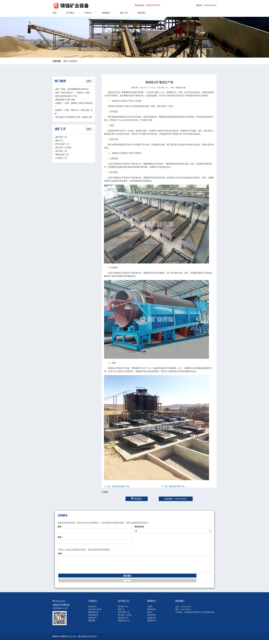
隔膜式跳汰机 (93, 612)
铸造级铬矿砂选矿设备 (65, 99)
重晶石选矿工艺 (62, 154)
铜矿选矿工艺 (61, 151)
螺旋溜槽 (91, 621)
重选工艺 (59, 140)
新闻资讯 (106, 13)
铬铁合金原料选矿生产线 (66, 96)
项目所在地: (139, 527)
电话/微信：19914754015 (175, 499)
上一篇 (116, 486)
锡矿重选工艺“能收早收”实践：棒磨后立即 (73, 117)
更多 (89, 81)
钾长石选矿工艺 (62, 144)
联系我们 (142, 13)
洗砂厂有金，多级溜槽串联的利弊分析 (72, 89)
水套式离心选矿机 (95, 609)
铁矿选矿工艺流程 (63, 147)
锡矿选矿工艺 (61, 137)
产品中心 (88, 13)
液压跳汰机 (92, 618)
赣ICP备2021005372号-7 (88, 636)
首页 (54, 13)
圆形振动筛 (151, 609)
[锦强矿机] (65, 6)
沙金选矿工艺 (61, 158)
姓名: (60, 527)
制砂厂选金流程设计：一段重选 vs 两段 (72, 92)
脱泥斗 (149, 612)
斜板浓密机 (151, 615)
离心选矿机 (92, 607)
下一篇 (173, 486)
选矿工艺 (124, 13)
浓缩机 (149, 607)
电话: (60, 537)
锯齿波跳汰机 (93, 615)
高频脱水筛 (151, 621)
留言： (61, 553)
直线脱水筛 (151, 618)
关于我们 (70, 13)
